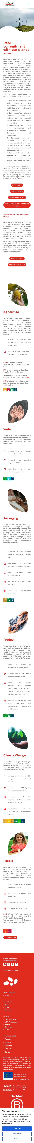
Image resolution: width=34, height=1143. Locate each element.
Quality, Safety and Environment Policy (17, 205)
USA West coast (11, 1022)
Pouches (8, 1039)
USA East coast (11, 1019)
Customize (17, 1133)
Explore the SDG (17, 258)
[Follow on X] (8, 964)
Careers (8, 1049)
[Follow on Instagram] (12, 964)
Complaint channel (10, 970)
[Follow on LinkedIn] (4, 964)
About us (8, 1045)
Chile (7, 1007)
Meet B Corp (17, 185)
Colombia (8, 1010)
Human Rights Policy (17, 197)
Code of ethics (17, 191)
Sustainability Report (17, 264)
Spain (7, 995)
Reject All (17, 1139)
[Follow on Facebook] (16, 964)
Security (8, 1042)
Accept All (17, 1128)
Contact (8, 1052)
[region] (17, 1125)
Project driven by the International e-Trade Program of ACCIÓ (20, 1088)
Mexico (7, 1024)
